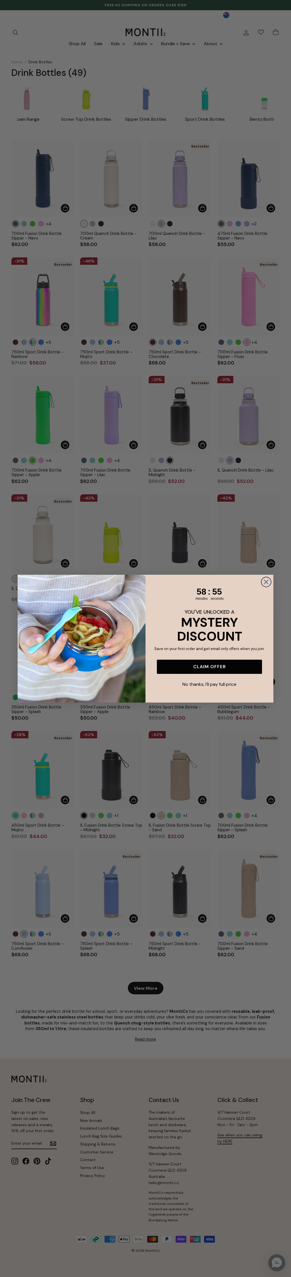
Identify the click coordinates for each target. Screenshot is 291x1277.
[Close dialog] (266, 582)
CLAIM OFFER (209, 667)
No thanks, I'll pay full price (209, 684)
